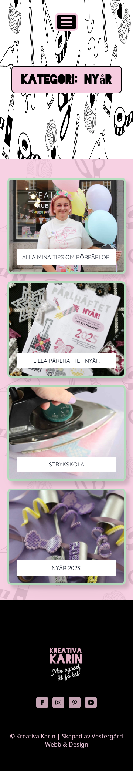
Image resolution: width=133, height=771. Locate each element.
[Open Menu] (66, 22)
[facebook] (42, 702)
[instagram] (58, 702)
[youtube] (91, 702)
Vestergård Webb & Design (84, 740)
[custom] (75, 702)
